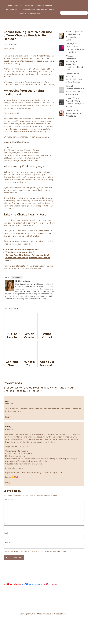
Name (6, 524)
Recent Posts (16, 277)
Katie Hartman (23, 281)
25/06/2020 (9, 429)
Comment (8, 499)
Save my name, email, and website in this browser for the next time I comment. (38, 551)
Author (7, 277)
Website (7, 542)
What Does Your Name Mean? (19, 252)
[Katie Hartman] (9, 290)
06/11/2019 (9, 403)
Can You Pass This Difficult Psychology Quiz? (27, 255)
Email (6, 533)
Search (85, 12)
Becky (8, 427)
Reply (8, 417)
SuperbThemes (61, 614)
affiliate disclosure (46, 84)
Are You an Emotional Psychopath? (22, 249)
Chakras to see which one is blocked (31, 190)
